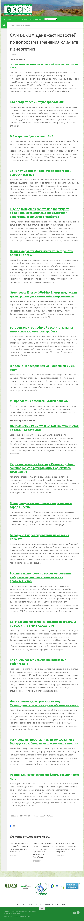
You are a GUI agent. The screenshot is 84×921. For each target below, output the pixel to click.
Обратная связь (36, 19)
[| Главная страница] (18, 9)
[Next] (28, 886)
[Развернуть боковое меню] (4, 25)
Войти (64, 905)
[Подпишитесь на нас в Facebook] (78, 912)
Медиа (24, 19)
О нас (16, 19)
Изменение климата (20, 25)
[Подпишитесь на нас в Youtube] (74, 912)
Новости (7, 19)
